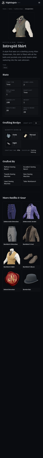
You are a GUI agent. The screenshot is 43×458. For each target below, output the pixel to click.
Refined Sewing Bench (9, 168)
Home (4, 9)
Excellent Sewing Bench (29, 168)
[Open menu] (39, 3)
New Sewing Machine (27, 175)
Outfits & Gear (18, 9)
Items (10, 9)
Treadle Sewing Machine (9, 175)
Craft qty (27, 123)
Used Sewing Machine (9, 182)
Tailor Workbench (29, 181)
